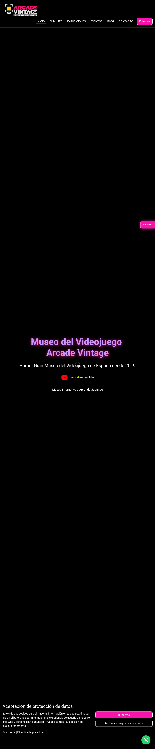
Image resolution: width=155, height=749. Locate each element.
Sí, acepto (124, 715)
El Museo (55, 21)
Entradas (144, 21)
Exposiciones (76, 21)
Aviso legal (8, 732)
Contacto (126, 21)
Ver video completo (82, 377)
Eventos (96, 21)
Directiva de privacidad (31, 732)
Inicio (41, 21)
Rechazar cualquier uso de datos (123, 723)
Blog (110, 21)
